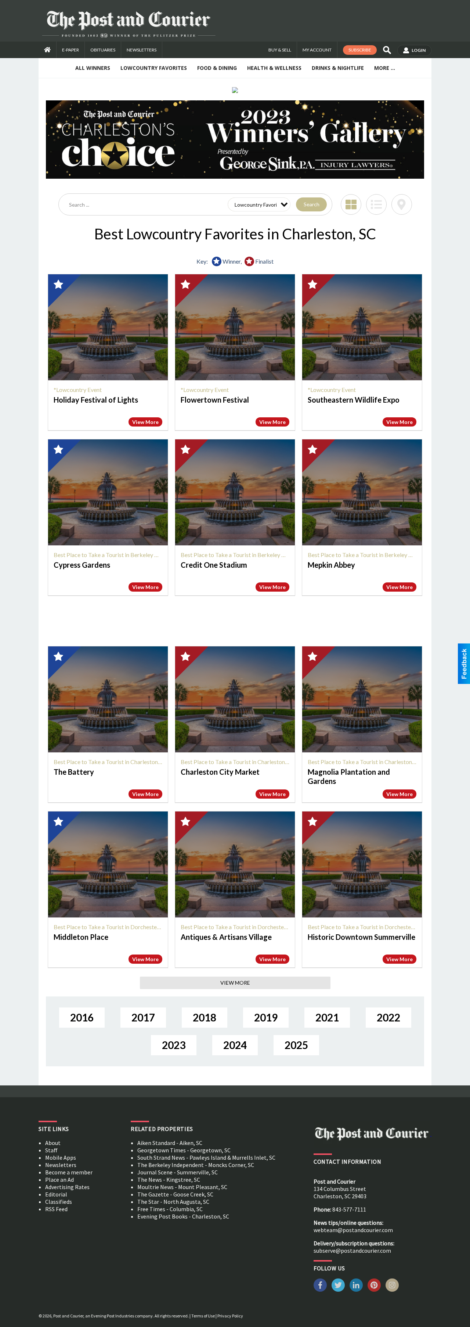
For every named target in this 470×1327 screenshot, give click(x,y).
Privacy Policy (230, 1316)
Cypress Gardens (82, 564)
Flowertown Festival (215, 399)
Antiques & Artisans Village (226, 936)
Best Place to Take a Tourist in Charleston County (115, 761)
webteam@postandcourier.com (353, 1230)
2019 (266, 1017)
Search (311, 204)
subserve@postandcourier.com (352, 1250)
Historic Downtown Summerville (361, 936)
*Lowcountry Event (78, 389)
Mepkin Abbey (331, 564)
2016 (82, 1017)
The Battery (74, 771)
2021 (327, 1017)
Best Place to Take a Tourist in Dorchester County (116, 926)
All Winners (92, 67)
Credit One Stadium (214, 564)
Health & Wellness (274, 67)
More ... (384, 67)
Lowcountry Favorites (153, 67)
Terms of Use (203, 1316)
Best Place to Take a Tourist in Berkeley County (113, 554)
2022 (388, 1017)
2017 (143, 1017)
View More (145, 422)
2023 (173, 1045)
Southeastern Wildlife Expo (354, 399)
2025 (296, 1045)
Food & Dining (217, 67)
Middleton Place (81, 936)
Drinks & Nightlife (338, 67)
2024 (235, 1045)
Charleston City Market (220, 771)
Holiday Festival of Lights (96, 399)
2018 (204, 1017)
